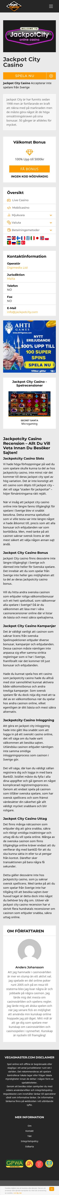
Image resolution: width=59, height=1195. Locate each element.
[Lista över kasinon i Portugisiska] (9, 242)
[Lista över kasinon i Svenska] (19, 242)
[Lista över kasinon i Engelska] (14, 237)
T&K (29, 1136)
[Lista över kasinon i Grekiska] (28, 237)
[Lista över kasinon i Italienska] (33, 237)
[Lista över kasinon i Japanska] (37, 237)
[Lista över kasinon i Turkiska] (23, 242)
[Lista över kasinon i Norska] (42, 237)
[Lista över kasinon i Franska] (23, 237)
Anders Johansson (29, 967)
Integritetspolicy (29, 1141)
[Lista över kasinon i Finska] (19, 237)
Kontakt (29, 1130)
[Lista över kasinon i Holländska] (9, 237)
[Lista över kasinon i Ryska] (14, 242)
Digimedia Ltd (17, 267)
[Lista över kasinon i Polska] (47, 237)
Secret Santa (29, 420)
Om (29, 1125)
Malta (11, 278)
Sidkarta (29, 1146)
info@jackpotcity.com (22, 312)
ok (52, 1189)
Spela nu (24, 76)
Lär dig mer (18, 1193)
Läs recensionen (39, 411)
